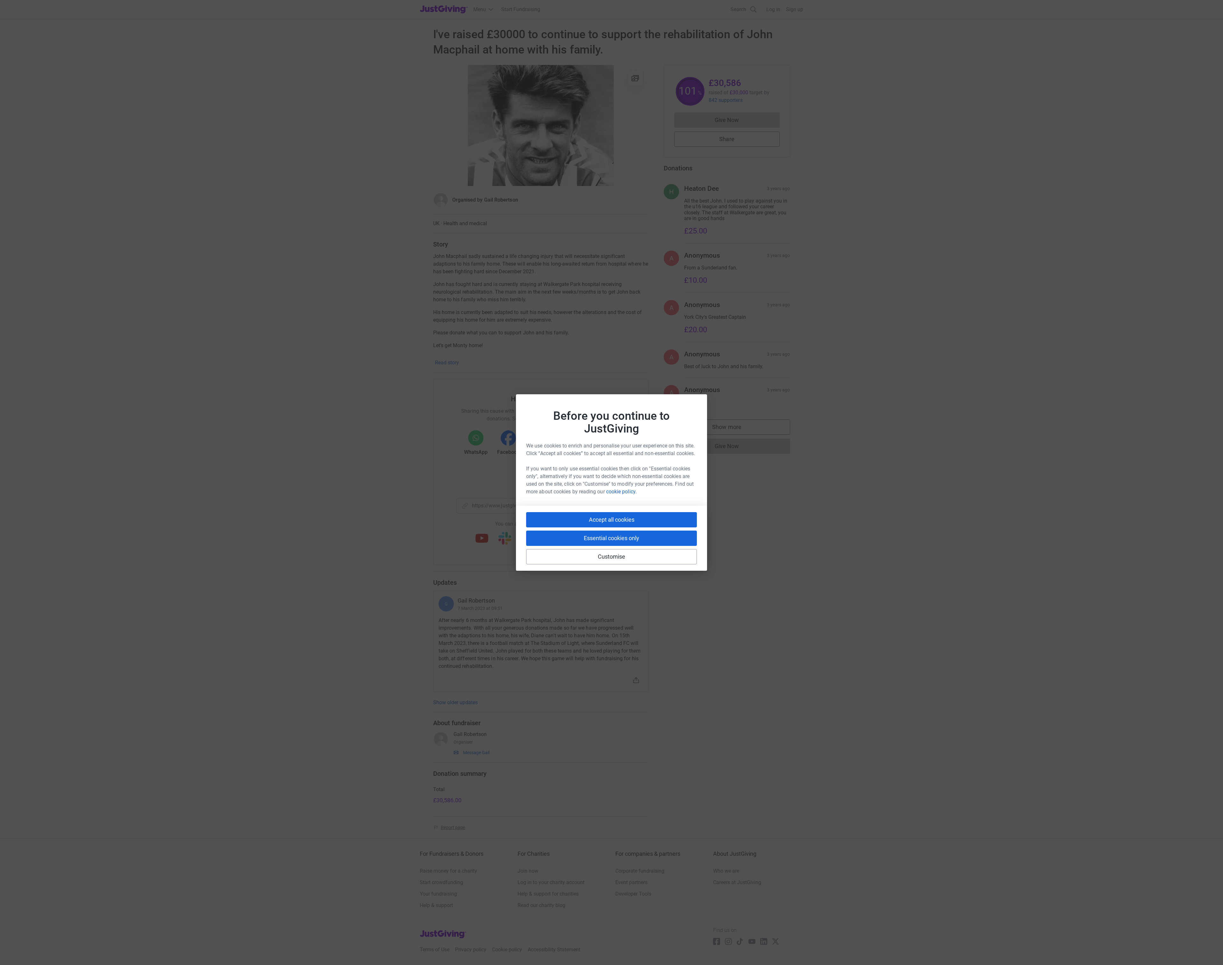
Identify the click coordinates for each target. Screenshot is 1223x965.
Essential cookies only (611, 538)
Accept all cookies (611, 519)
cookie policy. (621, 492)
